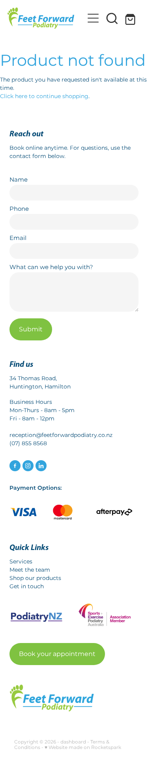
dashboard (73, 742)
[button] (112, 18)
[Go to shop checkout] (131, 18)
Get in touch (26, 586)
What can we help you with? (51, 267)
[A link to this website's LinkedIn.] (41, 465)
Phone (19, 209)
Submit (31, 329)
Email (17, 238)
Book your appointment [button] (57, 654)
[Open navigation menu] (93, 18)
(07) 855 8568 (28, 443)
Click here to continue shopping (44, 96)
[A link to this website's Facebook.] (15, 465)
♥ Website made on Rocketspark (83, 747)
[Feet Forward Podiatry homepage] (45, 18)
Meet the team (29, 569)
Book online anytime (38, 147)
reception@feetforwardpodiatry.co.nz (60, 435)
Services (20, 561)
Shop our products (35, 578)
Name (18, 180)
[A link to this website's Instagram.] (28, 465)
